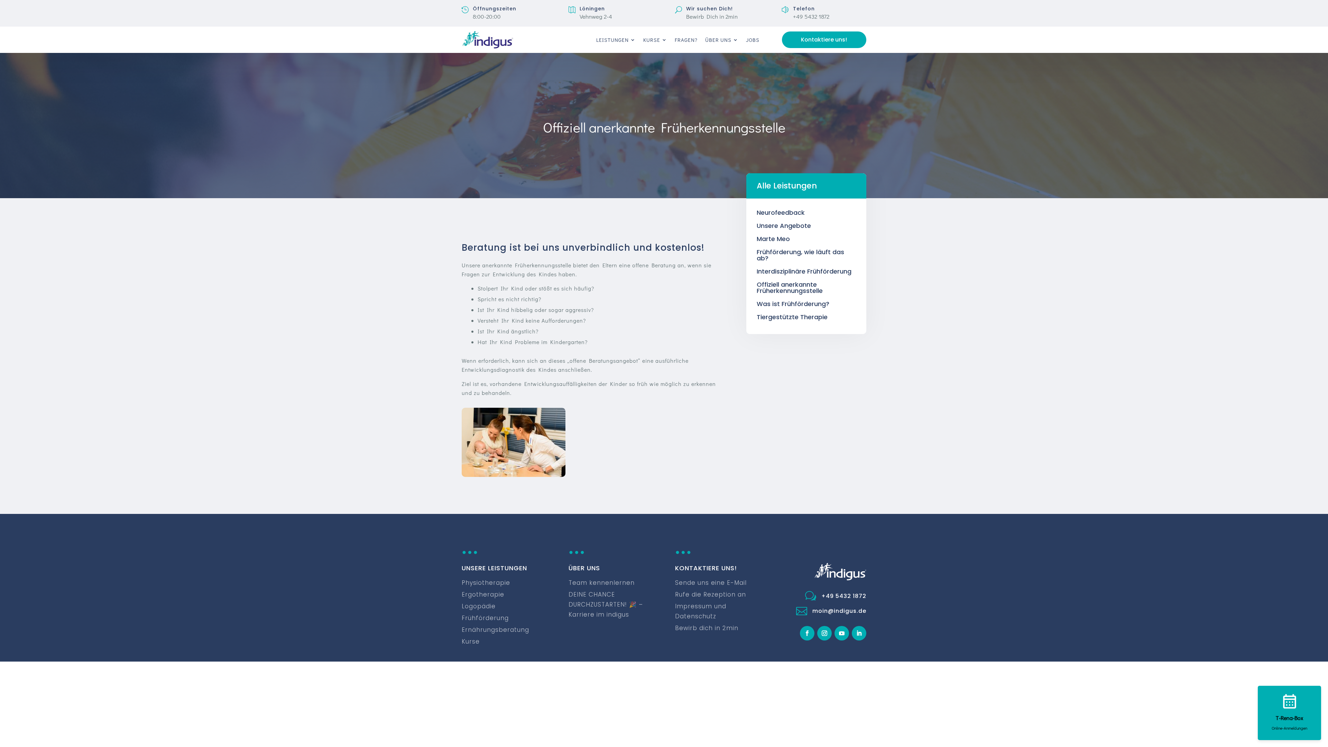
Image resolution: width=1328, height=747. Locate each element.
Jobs (752, 39)
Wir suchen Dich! (709, 8)
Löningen (592, 8)
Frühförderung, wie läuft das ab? (800, 255)
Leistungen (612, 39)
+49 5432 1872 (843, 596)
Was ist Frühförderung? (793, 303)
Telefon (804, 8)
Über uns (718, 39)
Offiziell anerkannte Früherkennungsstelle (790, 287)
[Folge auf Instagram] (824, 633)
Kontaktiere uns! (824, 40)
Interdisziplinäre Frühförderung (804, 271)
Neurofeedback (781, 212)
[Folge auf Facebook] (807, 633)
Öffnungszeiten (494, 8)
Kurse (651, 39)
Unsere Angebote (784, 225)
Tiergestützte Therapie (792, 317)
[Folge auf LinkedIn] (859, 633)
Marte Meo (773, 238)
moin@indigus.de (839, 611)
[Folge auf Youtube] (841, 633)
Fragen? (686, 39)
